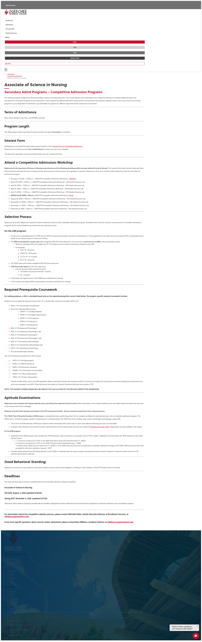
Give (74, 47)
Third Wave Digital (58, 639)
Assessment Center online (99, 427)
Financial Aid (10, 29)
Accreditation (14, 598)
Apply (75, 42)
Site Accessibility (15, 634)
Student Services (11, 33)
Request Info (74, 58)
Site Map (12, 603)
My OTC (8, 63)
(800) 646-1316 (10, 564)
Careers (12, 596)
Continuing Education (12, 16)
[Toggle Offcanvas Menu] (5, 70)
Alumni (8, 10)
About (7, 37)
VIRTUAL (72, 178)
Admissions (9, 25)
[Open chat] (196, 636)
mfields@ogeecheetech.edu (16, 516)
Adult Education (11, 5)
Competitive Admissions (15, 76)
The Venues (13, 601)
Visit (74, 53)
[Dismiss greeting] (197, 626)
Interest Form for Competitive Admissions (67, 146)
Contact (7, 566)
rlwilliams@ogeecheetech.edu (120, 522)
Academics (9, 20)
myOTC (12, 593)
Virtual (71, 195)
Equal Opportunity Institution (19, 629)
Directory (12, 591)
